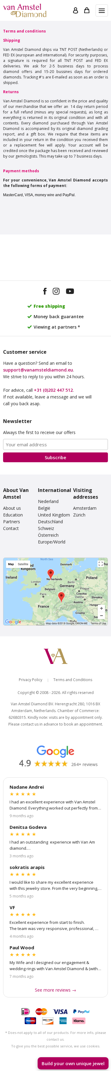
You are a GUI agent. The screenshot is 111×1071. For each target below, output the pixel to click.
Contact (11, 528)
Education (13, 515)
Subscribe (55, 457)
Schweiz (46, 528)
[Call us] (100, 1047)
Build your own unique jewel (73, 1063)
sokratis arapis (27, 867)
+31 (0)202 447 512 (53, 390)
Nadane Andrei (27, 787)
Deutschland (50, 521)
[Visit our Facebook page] (45, 292)
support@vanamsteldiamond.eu (38, 370)
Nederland (48, 501)
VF (12, 907)
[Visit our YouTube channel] (70, 292)
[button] (102, 10)
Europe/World (51, 542)
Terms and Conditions (72, 679)
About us (12, 508)
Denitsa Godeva (28, 827)
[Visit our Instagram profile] (56, 292)
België (44, 508)
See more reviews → (55, 990)
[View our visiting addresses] (55, 591)
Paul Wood (22, 947)
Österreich (48, 535)
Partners (11, 521)
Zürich (79, 515)
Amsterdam (85, 508)
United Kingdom (54, 515)
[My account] (75, 10)
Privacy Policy (30, 679)
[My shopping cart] (86, 10)
